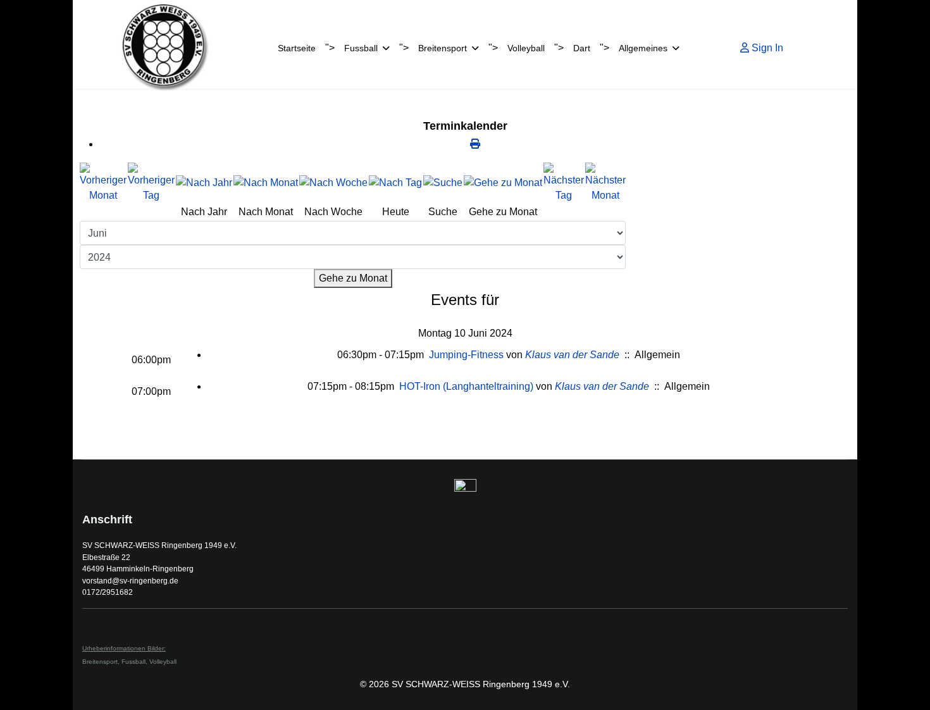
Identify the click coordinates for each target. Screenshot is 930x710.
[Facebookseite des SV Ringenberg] (465, 490)
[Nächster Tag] (563, 183)
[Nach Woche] (333, 182)
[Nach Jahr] (204, 182)
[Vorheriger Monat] (103, 183)
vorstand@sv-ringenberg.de (130, 580)
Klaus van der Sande (572, 354)
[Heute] (395, 182)
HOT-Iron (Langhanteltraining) (466, 386)
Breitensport (442, 48)
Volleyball (526, 48)
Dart (581, 48)
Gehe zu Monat (353, 278)
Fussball (361, 48)
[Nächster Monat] (605, 183)
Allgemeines (643, 48)
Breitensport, (101, 661)
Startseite (297, 48)
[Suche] (442, 182)
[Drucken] (475, 144)
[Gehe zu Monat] (503, 182)
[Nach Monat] (265, 182)
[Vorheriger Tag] (151, 183)
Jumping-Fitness (466, 354)
